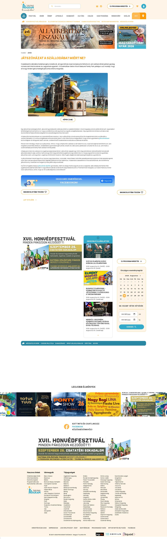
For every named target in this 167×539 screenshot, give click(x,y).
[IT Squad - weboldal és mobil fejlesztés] (129, 534)
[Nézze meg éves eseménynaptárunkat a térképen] (143, 16)
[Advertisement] (68, 218)
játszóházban (104, 138)
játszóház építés (44, 166)
